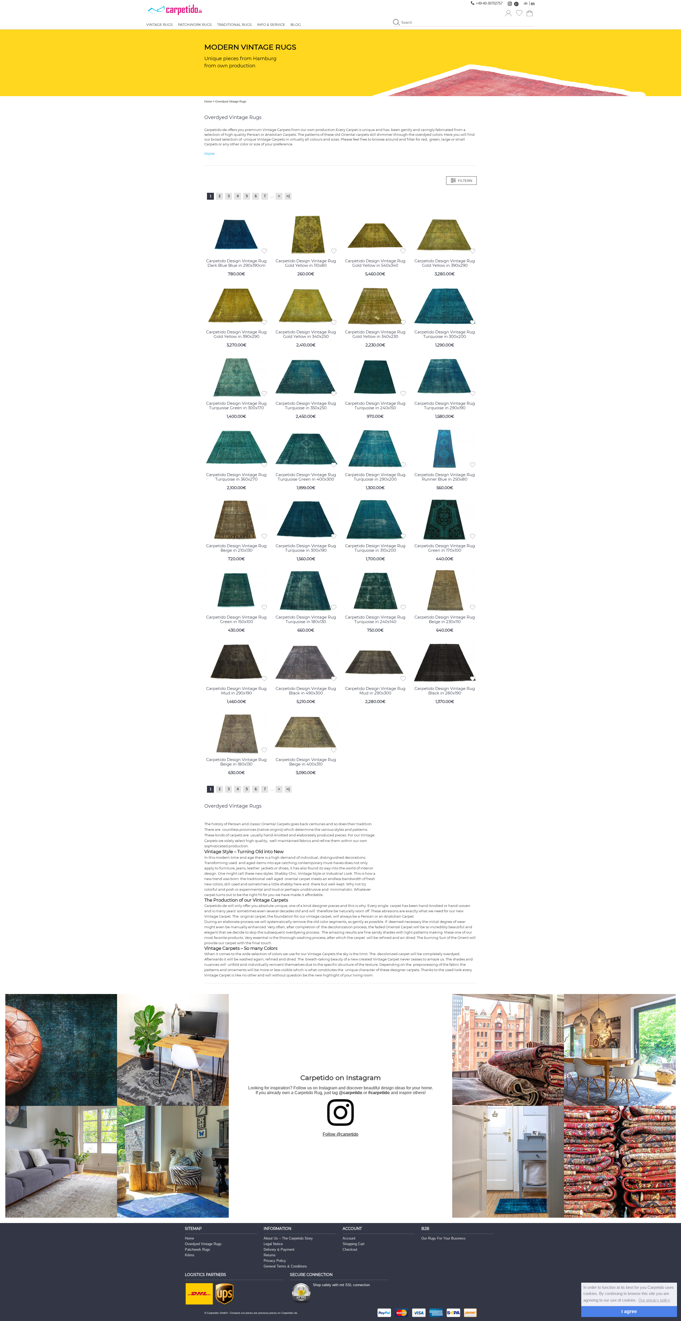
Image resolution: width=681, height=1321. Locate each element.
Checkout (350, 1250)
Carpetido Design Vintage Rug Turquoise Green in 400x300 (306, 477)
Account (349, 1238)
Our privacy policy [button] (654, 1300)
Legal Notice (273, 1244)
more (209, 153)
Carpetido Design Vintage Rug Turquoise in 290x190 (444, 405)
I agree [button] (629, 1311)
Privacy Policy (275, 1261)
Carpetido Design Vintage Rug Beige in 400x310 (306, 762)
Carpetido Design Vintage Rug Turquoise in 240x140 (375, 619)
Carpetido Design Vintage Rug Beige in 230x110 (444, 619)
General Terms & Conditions (285, 1266)
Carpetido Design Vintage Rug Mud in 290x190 (236, 691)
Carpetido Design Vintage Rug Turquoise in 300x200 (444, 334)
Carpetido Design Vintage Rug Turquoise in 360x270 (236, 477)
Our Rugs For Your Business (443, 1238)
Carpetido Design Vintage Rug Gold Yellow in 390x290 (444, 263)
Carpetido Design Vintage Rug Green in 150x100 (236, 619)
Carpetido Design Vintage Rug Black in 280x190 (444, 691)
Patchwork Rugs (197, 1250)
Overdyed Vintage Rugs (203, 1244)
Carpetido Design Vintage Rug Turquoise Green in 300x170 (236, 405)
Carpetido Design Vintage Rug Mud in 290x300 (375, 691)
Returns (270, 1255)
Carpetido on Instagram (340, 1078)
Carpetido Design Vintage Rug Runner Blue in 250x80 (444, 477)
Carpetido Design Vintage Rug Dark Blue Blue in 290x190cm (236, 263)
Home (189, 1238)
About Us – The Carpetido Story (288, 1238)
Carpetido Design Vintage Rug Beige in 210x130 (236, 548)
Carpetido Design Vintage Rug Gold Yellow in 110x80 (306, 263)
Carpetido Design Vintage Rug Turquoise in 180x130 (306, 619)
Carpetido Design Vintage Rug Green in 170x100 (444, 548)
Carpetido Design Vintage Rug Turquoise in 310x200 (375, 548)
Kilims (189, 1255)
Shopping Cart (353, 1244)
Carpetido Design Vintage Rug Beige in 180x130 (236, 762)
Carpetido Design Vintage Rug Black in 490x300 (306, 691)
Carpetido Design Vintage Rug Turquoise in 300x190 (306, 548)
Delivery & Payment (279, 1250)
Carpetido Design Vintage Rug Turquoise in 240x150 (375, 405)
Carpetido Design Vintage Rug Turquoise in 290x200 (375, 477)
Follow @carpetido (340, 1134)
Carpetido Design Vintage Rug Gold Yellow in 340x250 (306, 334)
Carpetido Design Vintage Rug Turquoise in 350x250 (306, 405)
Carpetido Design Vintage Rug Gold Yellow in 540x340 (375, 263)
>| (288, 196)
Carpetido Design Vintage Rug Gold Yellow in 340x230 (375, 334)
